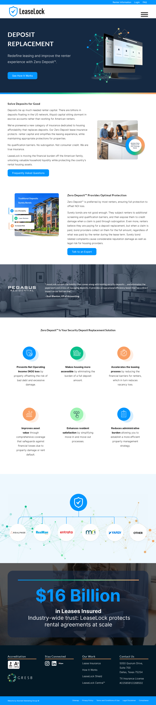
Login (137, 2)
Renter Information (122, 2)
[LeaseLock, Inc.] (26, 11)
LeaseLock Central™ (93, 682)
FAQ (145, 2)
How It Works (89, 669)
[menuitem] (122, 2)
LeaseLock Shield (92, 676)
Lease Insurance (91, 663)
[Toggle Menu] (144, 14)
